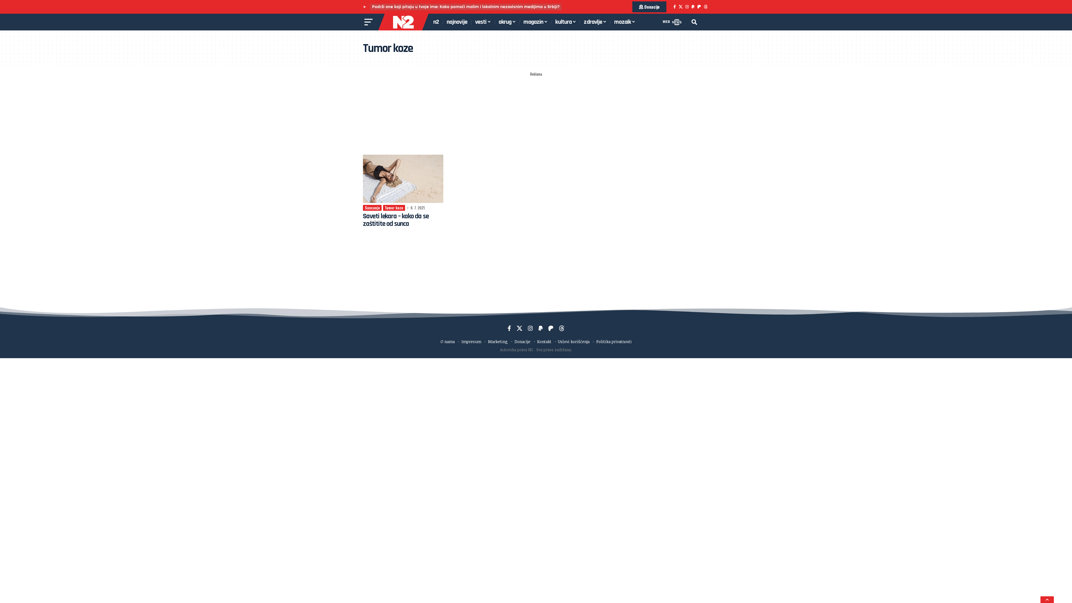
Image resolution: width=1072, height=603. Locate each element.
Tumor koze (394, 207)
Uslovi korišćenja (574, 341)
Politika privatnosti (614, 341)
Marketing (498, 341)
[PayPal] (693, 7)
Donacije (522, 341)
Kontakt (544, 341)
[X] (680, 7)
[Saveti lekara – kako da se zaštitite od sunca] (403, 179)
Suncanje (372, 207)
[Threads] (705, 7)
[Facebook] (674, 7)
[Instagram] (687, 7)
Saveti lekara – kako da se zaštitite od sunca (396, 220)
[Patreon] (699, 7)
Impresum (471, 341)
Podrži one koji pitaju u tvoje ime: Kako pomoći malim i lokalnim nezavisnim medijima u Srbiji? (466, 7)
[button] (694, 22)
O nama (448, 341)
